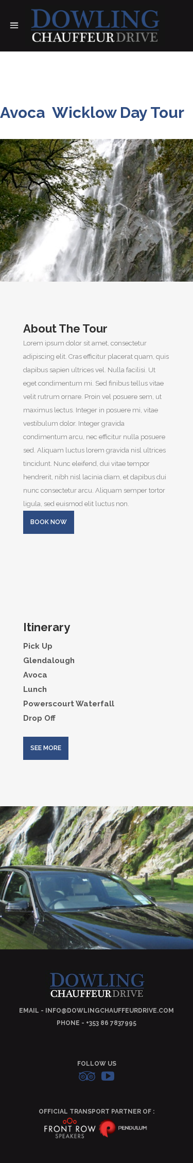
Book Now (48, 522)
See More (45, 748)
